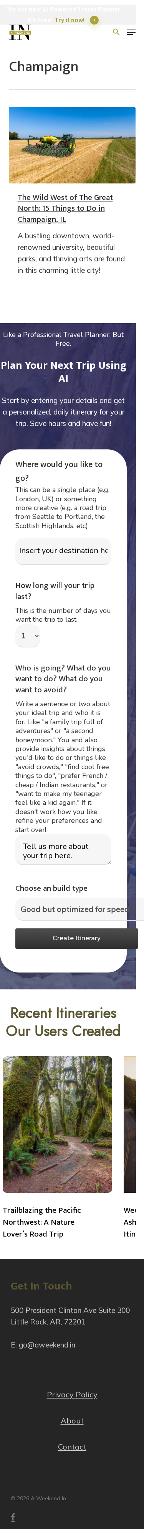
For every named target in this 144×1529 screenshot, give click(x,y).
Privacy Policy (72, 1394)
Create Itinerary (77, 938)
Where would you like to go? (59, 471)
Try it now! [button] (69, 20)
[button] (131, 32)
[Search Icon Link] (116, 32)
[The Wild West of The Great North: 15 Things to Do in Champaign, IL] (72, 145)
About (72, 1420)
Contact (72, 1446)
